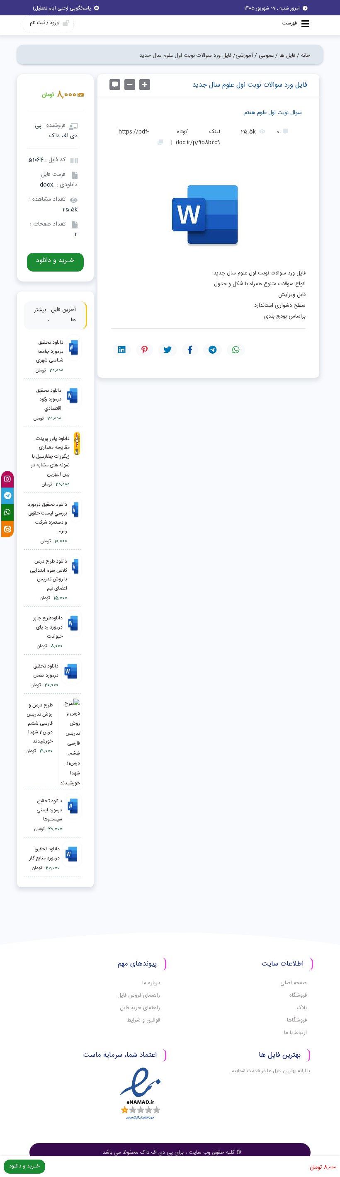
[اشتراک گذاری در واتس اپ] (236, 350)
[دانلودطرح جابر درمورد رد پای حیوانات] (73, 632)
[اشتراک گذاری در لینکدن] (122, 350)
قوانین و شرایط (143, 1020)
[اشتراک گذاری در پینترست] (144, 350)
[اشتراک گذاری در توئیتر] (167, 350)
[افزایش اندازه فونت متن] (144, 84)
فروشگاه (298, 995)
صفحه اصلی (293, 983)
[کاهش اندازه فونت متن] (129, 84)
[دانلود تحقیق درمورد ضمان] (71, 676)
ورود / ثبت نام (44, 23)
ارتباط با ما (295, 1032)
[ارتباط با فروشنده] (114, 84)
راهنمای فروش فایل (138, 995)
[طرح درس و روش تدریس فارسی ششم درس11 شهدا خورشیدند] (68, 743)
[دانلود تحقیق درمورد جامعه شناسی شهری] (73, 357)
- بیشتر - (41, 315)
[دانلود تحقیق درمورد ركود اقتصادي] (72, 405)
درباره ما (151, 983)
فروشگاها (297, 1020)
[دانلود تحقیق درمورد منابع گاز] (72, 859)
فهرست (290, 23)
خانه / (303, 55)
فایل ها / (285, 55)
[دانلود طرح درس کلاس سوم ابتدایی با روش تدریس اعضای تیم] (75, 580)
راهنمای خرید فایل (140, 1007)
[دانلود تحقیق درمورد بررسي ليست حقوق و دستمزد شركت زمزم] (75, 523)
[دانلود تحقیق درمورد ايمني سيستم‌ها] (73, 815)
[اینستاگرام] (7, 479)
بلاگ (301, 1007)
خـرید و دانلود (55, 260)
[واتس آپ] (7, 512)
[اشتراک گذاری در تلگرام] (212, 350)
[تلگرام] (7, 496)
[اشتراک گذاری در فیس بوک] (190, 350)
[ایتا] (7, 529)
